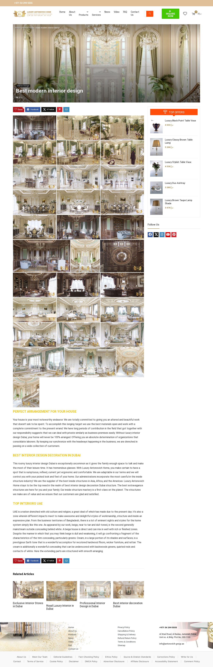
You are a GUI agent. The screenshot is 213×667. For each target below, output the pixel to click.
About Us (72, 13)
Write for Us (187, 657)
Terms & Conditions (127, 642)
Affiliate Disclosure (140, 661)
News (107, 12)
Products (83, 15)
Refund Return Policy (127, 638)
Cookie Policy (56, 661)
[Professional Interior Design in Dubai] (95, 583)
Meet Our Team (39, 657)
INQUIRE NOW (170, 15)
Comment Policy (192, 661)
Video (116, 12)
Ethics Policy (111, 657)
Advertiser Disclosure (114, 661)
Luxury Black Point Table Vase (180, 120)
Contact (17, 661)
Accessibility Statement (166, 661)
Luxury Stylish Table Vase (178, 162)
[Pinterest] (173, 234)
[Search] (149, 14)
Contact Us (135, 13)
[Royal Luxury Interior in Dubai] (61, 583)
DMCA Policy (91, 661)
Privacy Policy (124, 627)
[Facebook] (150, 234)
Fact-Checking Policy (89, 657)
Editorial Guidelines (63, 657)
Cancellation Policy (126, 631)
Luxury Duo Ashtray (175, 183)
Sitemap (121, 645)
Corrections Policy (166, 657)
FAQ (125, 12)
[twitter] (156, 234)
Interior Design (28, 28)
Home (62, 12)
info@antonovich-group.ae (171, 644)
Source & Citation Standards (137, 657)
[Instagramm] (162, 234)
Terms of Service (35, 661)
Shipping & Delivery (126, 634)
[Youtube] (167, 234)
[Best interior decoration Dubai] (128, 583)
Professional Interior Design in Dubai (92, 605)
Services (96, 15)
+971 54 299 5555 (23, 3)
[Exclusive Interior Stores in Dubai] (28, 583)
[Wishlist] (185, 14)
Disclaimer (74, 661)
